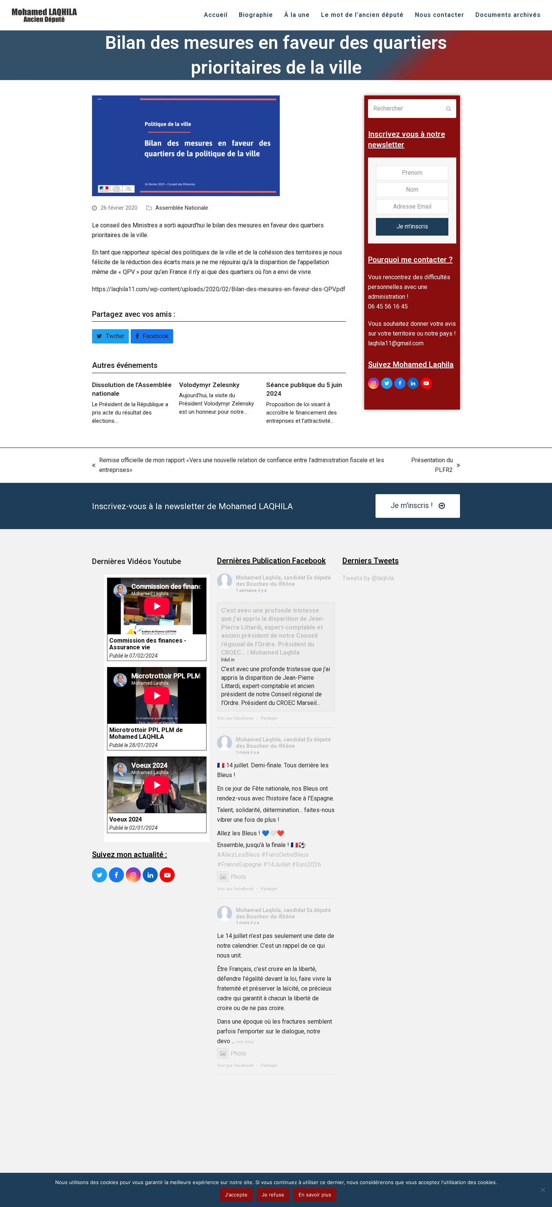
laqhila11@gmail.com (396, 343)
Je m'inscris (412, 226)
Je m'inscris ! (412, 505)
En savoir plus (315, 1195)
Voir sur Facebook (235, 718)
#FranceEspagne (239, 864)
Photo (238, 876)
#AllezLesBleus (238, 854)
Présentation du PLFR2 (425, 466)
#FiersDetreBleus (285, 854)
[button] (110, 336)
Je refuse (273, 1195)
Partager (269, 718)
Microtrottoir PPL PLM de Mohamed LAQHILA (146, 733)
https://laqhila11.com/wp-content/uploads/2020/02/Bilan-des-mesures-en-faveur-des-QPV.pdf (218, 289)
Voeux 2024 (125, 819)
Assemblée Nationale (181, 207)
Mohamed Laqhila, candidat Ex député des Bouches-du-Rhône (283, 581)
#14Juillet (276, 864)
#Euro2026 (306, 864)
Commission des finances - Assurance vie (147, 644)
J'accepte (236, 1195)
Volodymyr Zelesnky (209, 385)
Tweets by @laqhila (368, 578)
